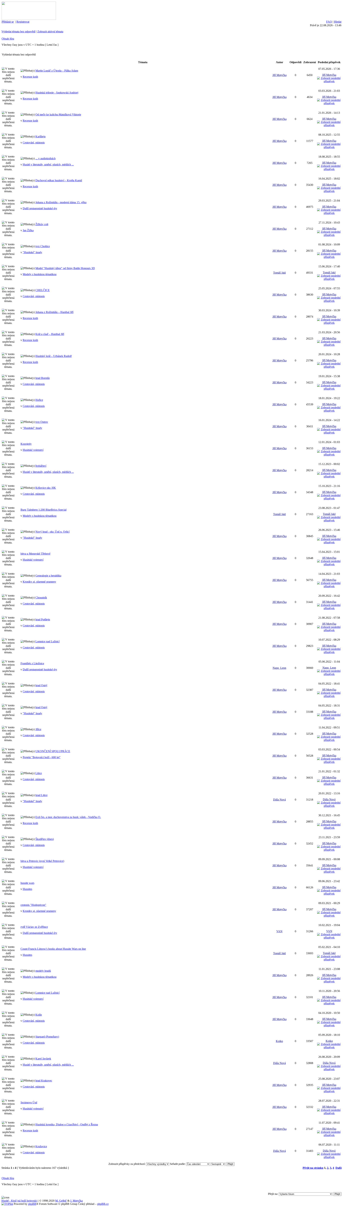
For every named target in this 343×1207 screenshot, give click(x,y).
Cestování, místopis (34, 142)
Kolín (38, 1014)
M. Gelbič (61, 1200)
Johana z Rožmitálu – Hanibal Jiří (54, 312)
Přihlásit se (8, 21)
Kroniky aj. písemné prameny (39, 581)
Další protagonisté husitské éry (40, 208)
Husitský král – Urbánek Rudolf (53, 356)
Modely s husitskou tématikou (39, 274)
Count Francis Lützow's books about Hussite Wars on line (53, 948)
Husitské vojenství (33, 449)
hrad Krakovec (43, 1080)
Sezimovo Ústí (29, 1102)
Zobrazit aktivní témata (50, 31)
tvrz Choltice (42, 246)
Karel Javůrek (43, 1058)
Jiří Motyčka (279, 75)
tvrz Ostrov (41, 421)
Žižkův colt (41, 224)
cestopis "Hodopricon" (33, 904)
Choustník (41, 597)
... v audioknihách (45, 158)
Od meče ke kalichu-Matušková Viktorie (58, 114)
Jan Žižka (28, 230)
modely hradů (43, 970)
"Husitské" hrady (32, 252)
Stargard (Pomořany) (47, 1036)
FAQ (329, 21)
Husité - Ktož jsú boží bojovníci (19, 1200)
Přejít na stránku (313, 1167)
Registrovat (22, 21)
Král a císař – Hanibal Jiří (49, 334)
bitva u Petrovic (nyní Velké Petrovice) (42, 860)
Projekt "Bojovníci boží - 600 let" (42, 757)
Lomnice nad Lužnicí (47, 641)
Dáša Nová (279, 799)
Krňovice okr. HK (45, 487)
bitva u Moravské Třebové (35, 553)
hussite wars (27, 882)
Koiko (279, 1041)
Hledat (337, 21)
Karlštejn (40, 136)
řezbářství (40, 465)
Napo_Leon (279, 667)
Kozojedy (26, 443)
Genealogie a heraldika (48, 575)
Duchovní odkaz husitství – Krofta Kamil (58, 180)
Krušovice (41, 1146)
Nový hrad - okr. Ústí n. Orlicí (52, 531)
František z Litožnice (32, 663)
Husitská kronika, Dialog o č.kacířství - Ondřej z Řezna (66, 1124)
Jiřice (38, 729)
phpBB (32, 1203)
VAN (279, 931)
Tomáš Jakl (279, 272)
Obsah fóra (8, 38)
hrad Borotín (42, 377)
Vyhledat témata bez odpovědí (18, 31)
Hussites (27, 889)
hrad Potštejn (42, 619)
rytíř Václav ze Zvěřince (34, 926)
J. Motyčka (76, 1200)
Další (338, 1167)
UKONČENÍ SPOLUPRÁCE (52, 751)
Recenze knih (30, 76)
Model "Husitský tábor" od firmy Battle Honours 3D (65, 268)
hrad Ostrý (41, 685)
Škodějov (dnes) (44, 839)
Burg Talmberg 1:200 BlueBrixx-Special (43, 509)
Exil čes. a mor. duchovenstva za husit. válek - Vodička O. (68, 817)
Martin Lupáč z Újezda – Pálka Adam (56, 70)
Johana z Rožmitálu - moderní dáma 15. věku (60, 202)
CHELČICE (42, 290)
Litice (38, 773)
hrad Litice (41, 795)
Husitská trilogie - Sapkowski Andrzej (56, 92)
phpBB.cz (103, 1203)
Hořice (39, 399)
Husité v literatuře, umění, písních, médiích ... (48, 164)
